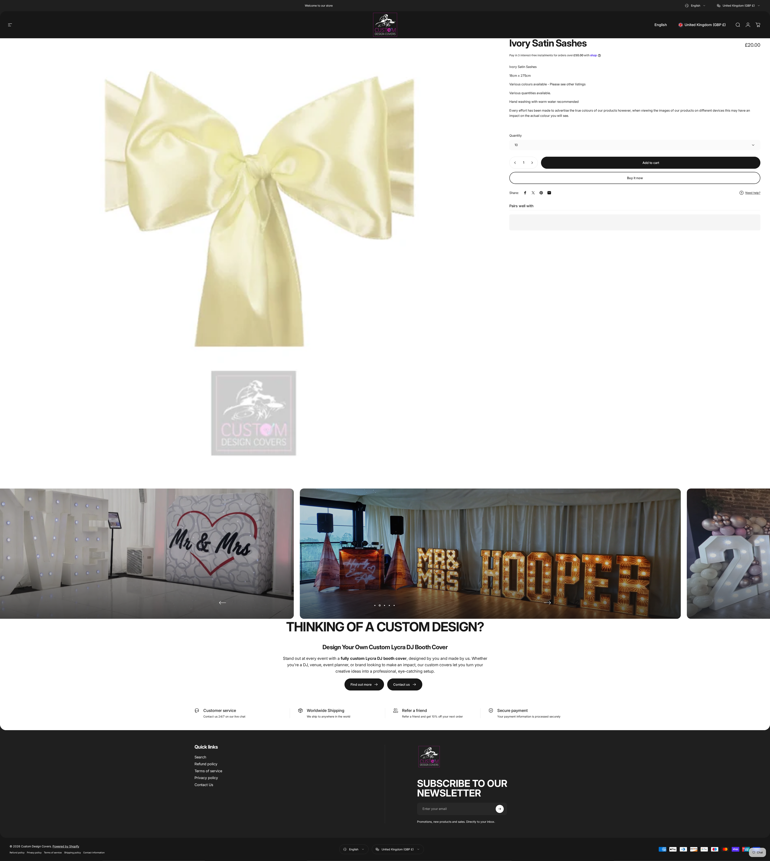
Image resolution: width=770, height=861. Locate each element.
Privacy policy (206, 778)
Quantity (515, 135)
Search (200, 757)
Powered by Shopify (66, 846)
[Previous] (223, 603)
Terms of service (208, 771)
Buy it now (635, 178)
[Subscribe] (500, 809)
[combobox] (695, 5)
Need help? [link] (752, 192)
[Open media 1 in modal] (253, 253)
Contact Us (204, 785)
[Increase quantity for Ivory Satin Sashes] (533, 163)
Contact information (94, 852)
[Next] (547, 603)
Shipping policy (72, 852)
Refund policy (206, 764)
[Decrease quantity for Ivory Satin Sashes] (514, 163)
